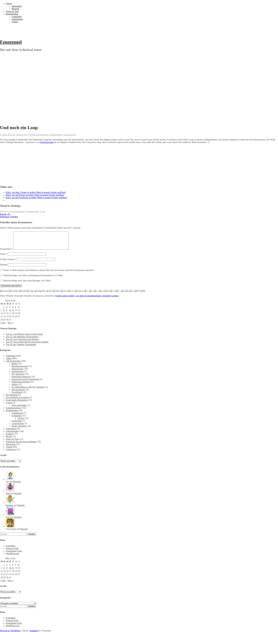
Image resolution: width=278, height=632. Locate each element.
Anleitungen (17, 19)
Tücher (15, 22)
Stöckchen (10, 444)
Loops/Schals (70, 134)
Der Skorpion (18, 374)
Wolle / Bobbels (19, 426)
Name (3, 254)
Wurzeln (17, 481)
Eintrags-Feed (12, 548)
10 (10, 310)
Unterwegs (11, 449)
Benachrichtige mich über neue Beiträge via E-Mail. (27, 280)
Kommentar (6, 249)
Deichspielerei (18, 211)
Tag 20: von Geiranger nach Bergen (22, 339)
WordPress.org (12, 553)
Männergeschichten (20, 382)
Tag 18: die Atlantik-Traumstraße (21, 344)
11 (13, 310)
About (9, 3)
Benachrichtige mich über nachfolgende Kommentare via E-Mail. (33, 275)
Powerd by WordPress (10, 630)
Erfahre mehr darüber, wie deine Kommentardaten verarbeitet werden (86, 296)
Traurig (9, 447)
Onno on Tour (12, 11)
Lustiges (9, 434)
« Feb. (3, 322)
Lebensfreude (12, 431)
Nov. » (11, 322)
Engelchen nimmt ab (21, 376)
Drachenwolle (47, 142)
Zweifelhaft (17, 392)
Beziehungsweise (20, 366)
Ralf (8, 493)
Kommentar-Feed (14, 551)
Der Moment (12, 395)
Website (3, 264)
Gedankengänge (13, 408)
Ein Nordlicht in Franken (17, 397)
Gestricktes (17, 16)
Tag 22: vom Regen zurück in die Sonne (24, 334)
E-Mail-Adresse (8, 259)
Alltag (8, 358)
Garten (9, 402)
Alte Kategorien (13, 361)
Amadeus (33, 630)
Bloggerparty (18, 369)
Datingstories (18, 371)
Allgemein (10, 356)
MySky (9, 436)
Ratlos (14, 384)
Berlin (14, 363)
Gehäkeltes (44, 134)
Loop (42, 211)
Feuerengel (11, 42)
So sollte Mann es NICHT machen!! (28, 387)
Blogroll (15, 9)
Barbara (9, 505)
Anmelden (10, 546)
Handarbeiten (12, 14)
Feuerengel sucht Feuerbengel (25, 379)
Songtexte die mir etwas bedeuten (21, 441)
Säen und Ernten (19, 405)
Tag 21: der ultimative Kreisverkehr (22, 336)
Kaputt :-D (5, 214)
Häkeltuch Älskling (9, 216)
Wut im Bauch (18, 389)
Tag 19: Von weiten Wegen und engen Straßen (27, 342)
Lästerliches (11, 428)
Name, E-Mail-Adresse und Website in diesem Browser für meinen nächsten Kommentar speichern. (48, 270)
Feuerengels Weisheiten (16, 400)
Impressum (17, 6)
